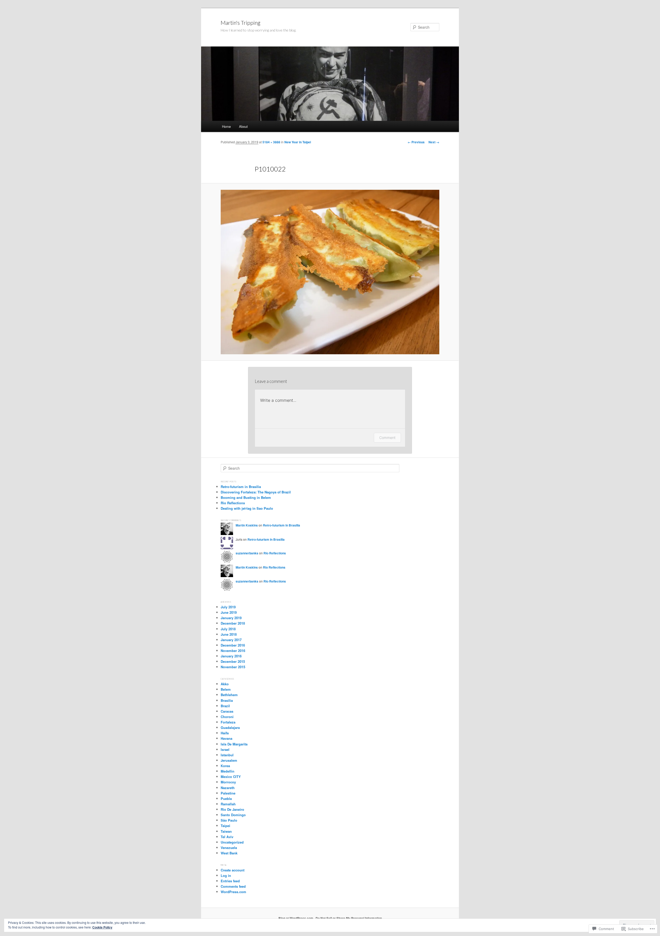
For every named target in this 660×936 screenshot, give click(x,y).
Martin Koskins (247, 525)
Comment (387, 437)
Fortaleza (228, 722)
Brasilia (227, 700)
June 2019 (229, 612)
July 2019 (228, 606)
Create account (232, 870)
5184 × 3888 (271, 142)
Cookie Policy (102, 927)
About (243, 126)
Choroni (227, 716)
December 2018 (233, 623)
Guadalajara (230, 727)
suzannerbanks (247, 553)
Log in (226, 875)
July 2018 (228, 628)
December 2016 (233, 645)
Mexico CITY (231, 776)
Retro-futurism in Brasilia (241, 486)
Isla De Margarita (234, 744)
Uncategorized (232, 842)
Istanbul (227, 754)
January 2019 (231, 617)
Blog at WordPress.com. (296, 918)
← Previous (416, 142)
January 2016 (231, 656)
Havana (226, 738)
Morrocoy (228, 782)
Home (226, 126)
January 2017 (231, 639)
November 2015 (233, 666)
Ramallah (228, 803)
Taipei (225, 825)
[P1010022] (330, 272)
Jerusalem (229, 760)
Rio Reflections (233, 502)
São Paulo (229, 820)
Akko (225, 683)
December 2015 (233, 661)
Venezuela (229, 847)
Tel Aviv (227, 836)
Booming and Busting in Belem (246, 497)
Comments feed (233, 886)
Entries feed (230, 880)
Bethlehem (229, 694)
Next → (433, 142)
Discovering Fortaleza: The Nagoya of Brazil (256, 492)
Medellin (227, 771)
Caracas (227, 711)
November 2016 (233, 650)
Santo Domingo (233, 814)
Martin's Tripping (240, 22)
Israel (225, 749)
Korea (225, 765)
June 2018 (229, 634)
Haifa (225, 732)
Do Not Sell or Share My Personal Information (349, 918)
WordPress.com (233, 891)
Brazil (225, 705)
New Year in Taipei (297, 142)
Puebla (226, 798)
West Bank (229, 853)
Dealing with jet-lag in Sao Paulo (247, 508)
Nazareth (228, 787)
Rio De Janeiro (232, 809)
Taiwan (226, 831)
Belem (226, 689)
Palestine (228, 793)
